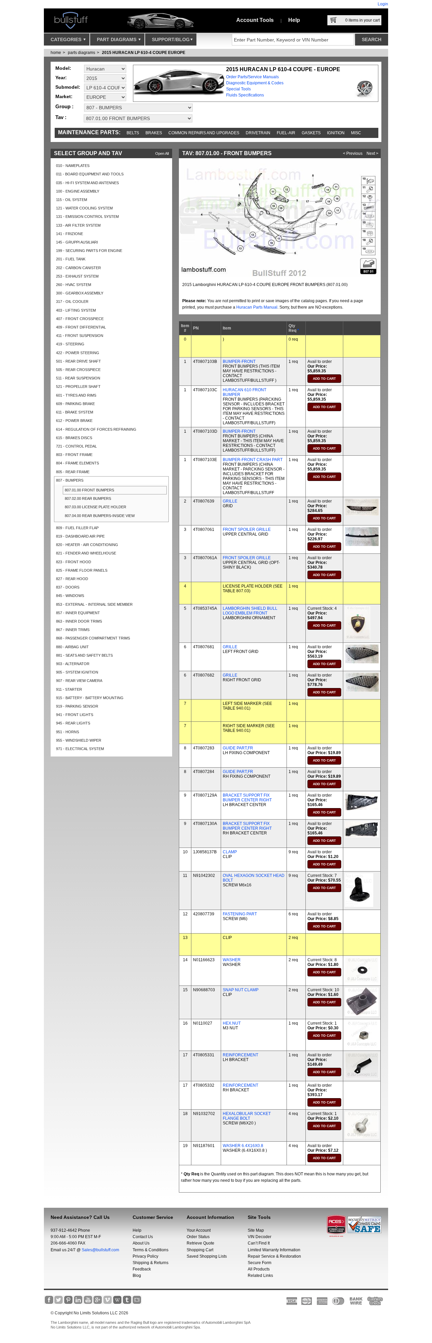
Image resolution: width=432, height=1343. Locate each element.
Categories (67, 39)
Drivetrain (258, 133)
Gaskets (311, 133)
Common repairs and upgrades (203, 133)
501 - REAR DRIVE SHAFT (78, 361)
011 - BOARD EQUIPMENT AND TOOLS (90, 174)
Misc (356, 133)
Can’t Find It (259, 1243)
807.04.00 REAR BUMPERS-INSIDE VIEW (100, 516)
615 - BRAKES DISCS (74, 438)
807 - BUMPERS (69, 480)
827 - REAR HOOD (72, 579)
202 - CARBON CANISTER (78, 268)
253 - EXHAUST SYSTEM (77, 276)
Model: (63, 68)
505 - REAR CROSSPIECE (78, 370)
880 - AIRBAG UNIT (72, 647)
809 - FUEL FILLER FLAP (77, 528)
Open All (162, 153)
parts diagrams (81, 52)
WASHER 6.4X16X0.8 (243, 1145)
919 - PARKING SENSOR (77, 706)
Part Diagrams (117, 39)
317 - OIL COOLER (72, 301)
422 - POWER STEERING (77, 353)
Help (294, 20)
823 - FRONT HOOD (73, 562)
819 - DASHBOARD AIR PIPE (80, 536)
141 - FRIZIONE (69, 234)
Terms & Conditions (150, 1250)
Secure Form (259, 1262)
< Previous (352, 153)
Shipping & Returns (150, 1262)
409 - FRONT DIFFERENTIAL (81, 327)
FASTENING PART (240, 914)
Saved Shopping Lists (207, 1256)
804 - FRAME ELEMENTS (77, 463)
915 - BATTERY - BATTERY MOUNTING (90, 698)
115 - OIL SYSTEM (71, 200)
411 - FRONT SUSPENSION (79, 336)
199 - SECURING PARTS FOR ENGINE (89, 251)
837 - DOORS (67, 587)
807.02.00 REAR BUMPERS (88, 498)
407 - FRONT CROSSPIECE (80, 319)
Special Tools (238, 89)
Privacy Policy (145, 1256)
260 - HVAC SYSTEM (73, 285)
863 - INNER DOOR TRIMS (79, 621)
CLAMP (230, 852)
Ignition (336, 133)
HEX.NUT (232, 1023)
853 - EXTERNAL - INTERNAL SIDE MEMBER (94, 604)
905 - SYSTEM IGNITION (77, 672)
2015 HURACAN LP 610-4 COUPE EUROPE (143, 52)
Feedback (142, 1269)
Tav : (60, 117)
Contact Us (143, 1236)
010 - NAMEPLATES (72, 166)
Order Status (198, 1236)
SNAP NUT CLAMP (241, 990)
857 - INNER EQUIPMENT (78, 613)
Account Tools (255, 20)
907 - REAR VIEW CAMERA (79, 681)
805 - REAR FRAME (72, 472)
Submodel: (67, 87)
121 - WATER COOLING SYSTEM (84, 208)
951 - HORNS (67, 732)
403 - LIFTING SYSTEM (76, 310)
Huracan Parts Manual (256, 307)
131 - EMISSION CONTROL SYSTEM (87, 217)
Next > (372, 153)
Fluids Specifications (245, 95)
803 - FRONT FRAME (74, 455)
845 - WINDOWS (70, 596)
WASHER (232, 960)
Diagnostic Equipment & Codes (255, 83)
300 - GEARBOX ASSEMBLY (79, 293)
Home (56, 52)
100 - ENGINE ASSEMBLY (77, 191)
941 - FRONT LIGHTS (74, 715)
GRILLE (230, 501)
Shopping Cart (200, 1250)
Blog (137, 1275)
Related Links (260, 1275)
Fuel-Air (286, 133)
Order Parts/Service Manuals (252, 77)
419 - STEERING (70, 344)
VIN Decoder (259, 1236)
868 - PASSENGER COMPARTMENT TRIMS (93, 638)
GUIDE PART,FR (238, 748)
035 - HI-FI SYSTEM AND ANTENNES (87, 183)
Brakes (153, 133)
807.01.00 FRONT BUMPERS (89, 490)
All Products (259, 1269)
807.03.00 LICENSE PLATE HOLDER (95, 507)
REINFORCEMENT (240, 1055)
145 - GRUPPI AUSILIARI (77, 242)
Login (383, 4)
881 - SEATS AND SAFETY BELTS (84, 655)
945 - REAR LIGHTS (73, 723)
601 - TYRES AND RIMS (76, 395)
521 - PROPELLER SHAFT (78, 386)
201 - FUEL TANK (70, 259)
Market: (64, 96)
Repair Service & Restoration (274, 1256)
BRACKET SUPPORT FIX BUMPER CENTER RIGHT (247, 797)
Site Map (256, 1230)
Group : (64, 106)
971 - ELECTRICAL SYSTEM (80, 749)
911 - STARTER (69, 689)
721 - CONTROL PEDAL (76, 446)
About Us (141, 1243)
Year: (61, 77)
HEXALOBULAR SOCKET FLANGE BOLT (247, 1116)
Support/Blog (171, 39)
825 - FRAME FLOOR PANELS (81, 570)
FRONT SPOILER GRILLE (247, 529)
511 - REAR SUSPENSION (78, 378)
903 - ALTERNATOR (72, 664)
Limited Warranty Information (274, 1250)
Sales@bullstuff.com (100, 1250)
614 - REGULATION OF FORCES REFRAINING (96, 429)
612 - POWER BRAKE (74, 421)
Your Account (199, 1230)
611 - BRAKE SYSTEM (74, 412)
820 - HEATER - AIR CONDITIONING (87, 545)
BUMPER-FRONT (239, 361)
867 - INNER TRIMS (72, 630)
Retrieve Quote (200, 1243)
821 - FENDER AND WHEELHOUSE (86, 553)
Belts (133, 133)
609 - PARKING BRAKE (75, 404)
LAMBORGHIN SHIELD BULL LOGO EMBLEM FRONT (250, 611)
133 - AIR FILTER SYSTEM (78, 225)
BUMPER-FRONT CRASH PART (252, 459)
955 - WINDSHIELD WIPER (78, 740)
